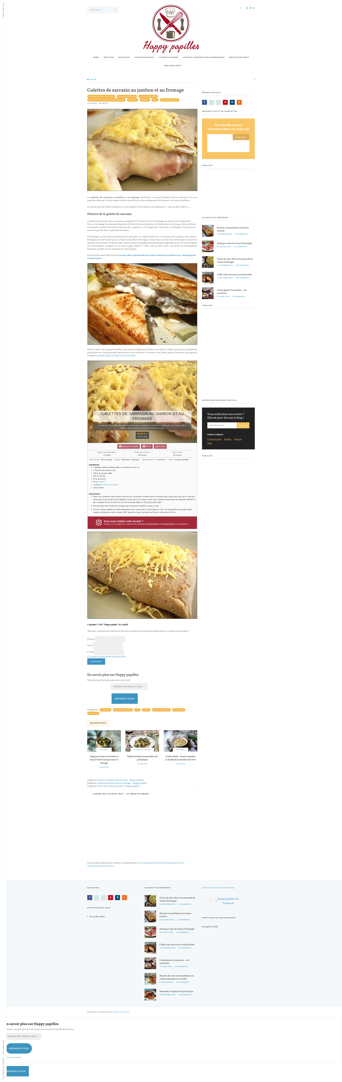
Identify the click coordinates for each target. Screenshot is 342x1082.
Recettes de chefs (239, 57)
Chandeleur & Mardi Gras (101, 96)
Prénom (91, 639)
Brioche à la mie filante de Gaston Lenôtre (233, 229)
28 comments (185, 995)
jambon (145, 100)
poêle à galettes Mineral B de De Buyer (118, 355)
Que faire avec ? (173, 66)
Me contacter (3, 1047)
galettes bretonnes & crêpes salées (106, 100)
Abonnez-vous (125, 698)
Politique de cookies (3, 1068)
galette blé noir (148, 96)
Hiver (146, 710)
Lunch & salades (161, 710)
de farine (101, 482)
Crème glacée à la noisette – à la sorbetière (232, 292)
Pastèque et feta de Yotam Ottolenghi (234, 243)
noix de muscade (170, 100)
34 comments (242, 278)
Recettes (109, 57)
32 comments (238, 296)
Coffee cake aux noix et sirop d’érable (234, 274)
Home (96, 57)
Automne (105, 710)
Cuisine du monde (168, 57)
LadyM (104, 103)
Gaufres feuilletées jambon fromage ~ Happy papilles (122, 783)
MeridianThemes (121, 1012)
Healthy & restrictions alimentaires (203, 57)
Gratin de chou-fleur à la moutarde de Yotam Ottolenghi (235, 261)
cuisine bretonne (126, 96)
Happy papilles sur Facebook (218, 888)
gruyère (133, 100)
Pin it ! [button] (148, 446)
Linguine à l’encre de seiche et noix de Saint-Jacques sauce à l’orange (104, 760)
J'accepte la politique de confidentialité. (108, 656)
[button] (138, 434)
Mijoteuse (124, 57)
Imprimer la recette (129, 446)
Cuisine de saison (144, 57)
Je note (161, 446)
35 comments (241, 234)
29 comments (182, 982)
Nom (89, 645)
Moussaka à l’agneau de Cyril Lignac (176, 991)
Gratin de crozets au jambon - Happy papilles (118, 786)
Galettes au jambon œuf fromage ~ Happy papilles (120, 780)
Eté (137, 710)
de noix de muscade (109, 485)
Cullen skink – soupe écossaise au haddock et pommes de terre (180, 758)
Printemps (179, 710)
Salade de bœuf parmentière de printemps (142, 758)
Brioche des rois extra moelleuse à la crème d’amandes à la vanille (177, 977)
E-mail (90, 651)
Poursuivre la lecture (12, 1057)
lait (155, 100)
